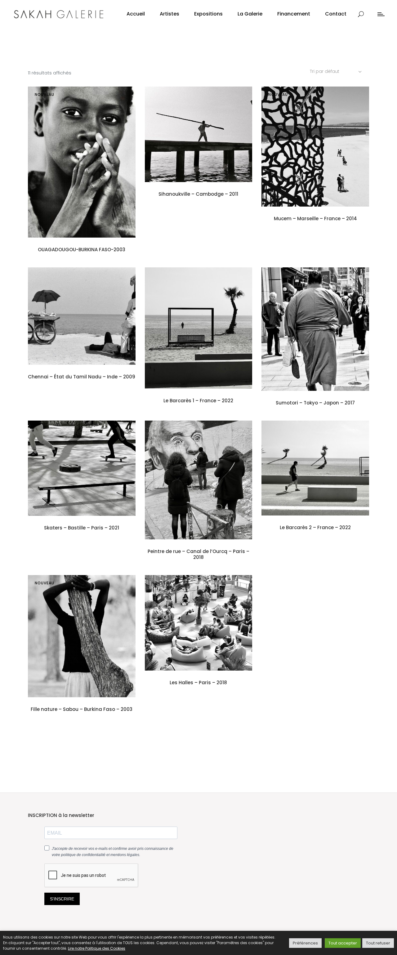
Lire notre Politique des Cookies (96, 948)
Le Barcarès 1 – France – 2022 (198, 400)
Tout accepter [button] (342, 943)
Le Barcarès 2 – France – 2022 (315, 527)
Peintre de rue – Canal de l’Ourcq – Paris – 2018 (198, 554)
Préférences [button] (305, 943)
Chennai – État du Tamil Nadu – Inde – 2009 (81, 376)
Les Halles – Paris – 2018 (198, 682)
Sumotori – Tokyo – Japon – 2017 (315, 402)
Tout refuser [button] (378, 943)
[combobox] (336, 71)
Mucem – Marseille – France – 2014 (315, 218)
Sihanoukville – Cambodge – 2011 (198, 194)
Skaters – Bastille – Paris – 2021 (81, 527)
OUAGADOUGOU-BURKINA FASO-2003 (81, 249)
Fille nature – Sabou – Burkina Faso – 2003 (81, 709)
